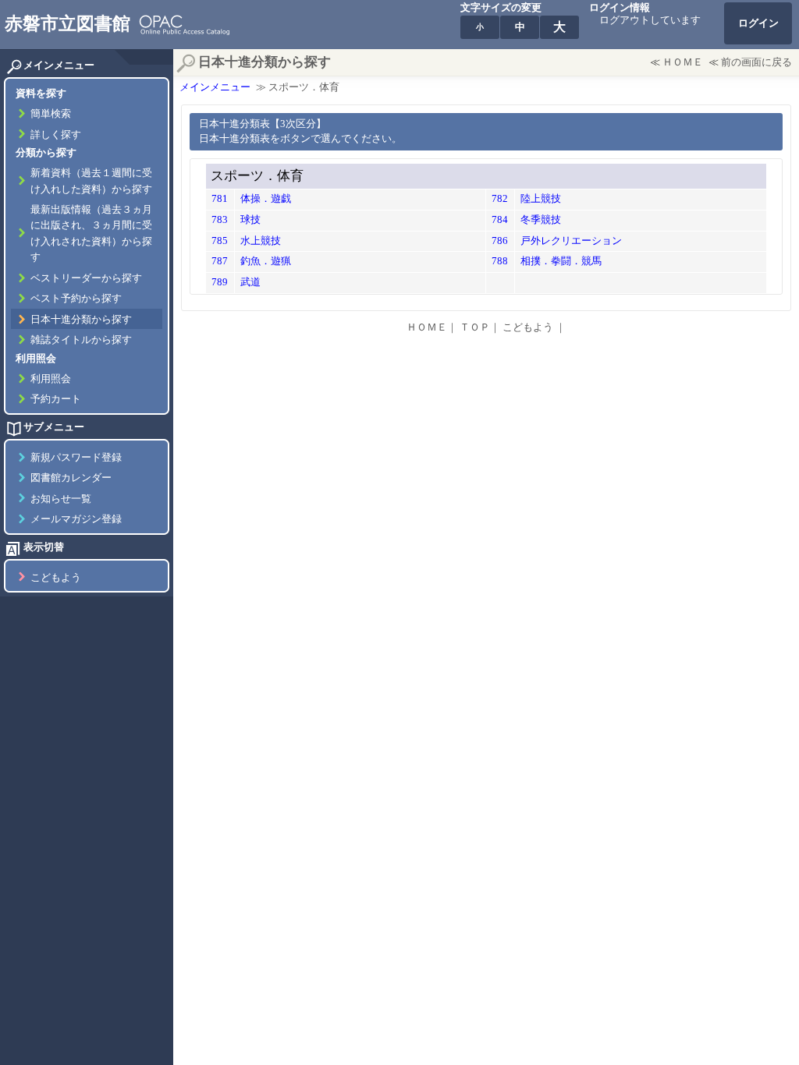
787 (219, 261)
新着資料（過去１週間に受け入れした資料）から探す (91, 181)
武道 (250, 282)
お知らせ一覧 (60, 499)
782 (500, 198)
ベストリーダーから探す (86, 278)
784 (500, 219)
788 (500, 261)
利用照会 (50, 378)
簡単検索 (50, 113)
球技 (250, 219)
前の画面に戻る (756, 62)
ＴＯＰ (475, 327)
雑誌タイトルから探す (81, 339)
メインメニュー (214, 87)
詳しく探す (55, 134)
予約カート (55, 399)
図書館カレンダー (71, 477)
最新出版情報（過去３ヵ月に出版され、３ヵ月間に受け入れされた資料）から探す (91, 233)
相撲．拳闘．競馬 (561, 261)
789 (219, 282)
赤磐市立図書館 (67, 23)
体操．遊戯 (265, 198)
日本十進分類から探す (81, 319)
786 (500, 240)
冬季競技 (540, 219)
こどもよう (55, 577)
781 (219, 198)
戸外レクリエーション (571, 240)
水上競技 (260, 240)
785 (219, 240)
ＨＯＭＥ (682, 62)
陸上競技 (540, 198)
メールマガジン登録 (76, 519)
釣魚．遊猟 (265, 261)
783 (219, 219)
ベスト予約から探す (76, 298)
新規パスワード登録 (76, 457)
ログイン (758, 23)
